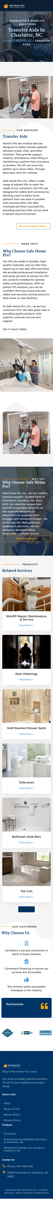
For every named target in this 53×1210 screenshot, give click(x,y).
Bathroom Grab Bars (26, 836)
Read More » (26, 625)
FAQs (7, 1103)
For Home (10, 1133)
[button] (47, 5)
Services (23, 40)
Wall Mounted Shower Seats (26, 728)
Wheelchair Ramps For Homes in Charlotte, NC (24, 1149)
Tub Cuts (26, 891)
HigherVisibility (41, 1192)
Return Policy (12, 1114)
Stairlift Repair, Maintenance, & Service (26, 617)
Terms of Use (12, 1109)
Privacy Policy (12, 1120)
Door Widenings (26, 674)
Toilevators (26, 782)
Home (7, 40)
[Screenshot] (26, 433)
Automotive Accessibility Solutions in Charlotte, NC (25, 1141)
